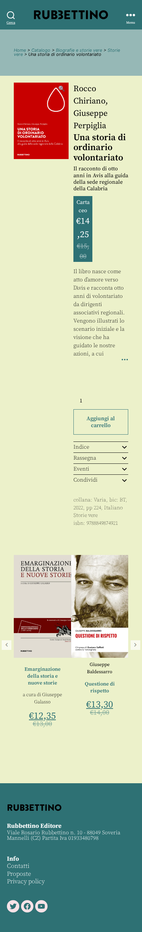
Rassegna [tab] (84, 458)
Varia (100, 500)
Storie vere (85, 515)
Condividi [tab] (85, 479)
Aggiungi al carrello (101, 422)
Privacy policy (26, 881)
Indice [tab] (81, 447)
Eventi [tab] (81, 468)
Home (20, 50)
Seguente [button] (135, 645)
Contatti (18, 866)
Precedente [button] (6, 645)
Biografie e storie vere (79, 50)
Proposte (19, 874)
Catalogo (40, 50)
